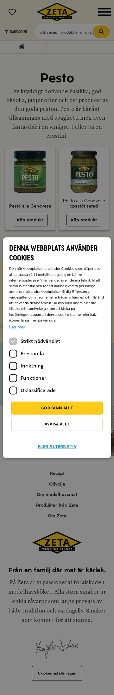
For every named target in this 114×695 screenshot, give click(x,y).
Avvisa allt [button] (57, 424)
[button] (57, 443)
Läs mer (17, 327)
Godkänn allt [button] (57, 408)
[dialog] (57, 347)
